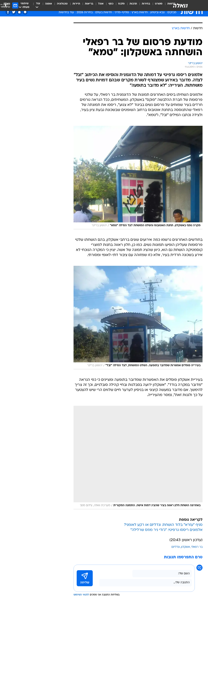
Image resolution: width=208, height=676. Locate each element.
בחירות (146, 3)
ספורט (158, 3)
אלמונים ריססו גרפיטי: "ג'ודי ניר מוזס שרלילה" (166, 530)
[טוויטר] (13, 12)
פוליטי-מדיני (122, 12)
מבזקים (171, 12)
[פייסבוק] (8, 12)
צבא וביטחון (157, 12)
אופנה (48, 3)
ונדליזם (175, 547)
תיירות (76, 3)
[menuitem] (156, 5)
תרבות (133, 3)
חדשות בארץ (140, 12)
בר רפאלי (197, 547)
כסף (110, 3)
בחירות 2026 (85, 12)
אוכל (101, 3)
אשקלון (185, 547)
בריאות (89, 3)
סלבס (121, 3)
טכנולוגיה (62, 3)
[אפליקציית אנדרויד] (25, 12)
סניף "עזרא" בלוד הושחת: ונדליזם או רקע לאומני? (163, 525)
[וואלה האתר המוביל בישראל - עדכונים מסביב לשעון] (180, 5)
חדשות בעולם (103, 12)
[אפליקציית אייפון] (19, 12)
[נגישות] (5, 5)
